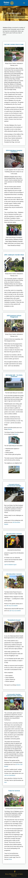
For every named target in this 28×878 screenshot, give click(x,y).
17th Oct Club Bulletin (9, 775)
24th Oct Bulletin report (10, 564)
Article (10, 859)
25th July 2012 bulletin (15, 610)
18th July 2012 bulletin (12, 605)
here (5, 782)
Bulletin (10, 429)
